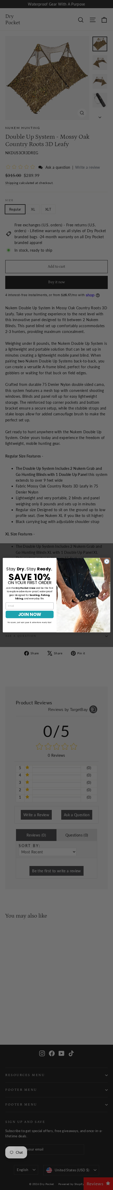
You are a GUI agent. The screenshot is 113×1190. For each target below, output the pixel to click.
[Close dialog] (106, 561)
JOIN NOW (29, 614)
